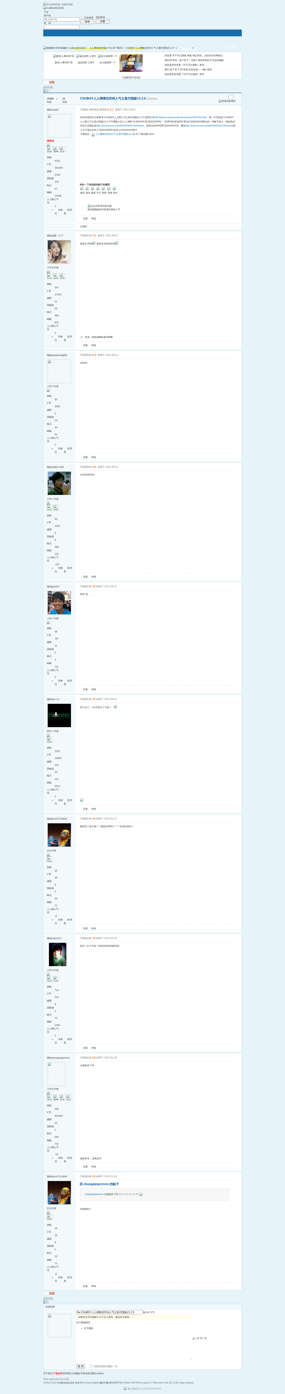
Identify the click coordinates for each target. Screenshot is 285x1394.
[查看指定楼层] (227, 101)
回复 (52, 82)
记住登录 (89, 17)
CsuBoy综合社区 (77, 48)
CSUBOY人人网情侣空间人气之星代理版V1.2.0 (150, 48)
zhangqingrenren (61, 1057)
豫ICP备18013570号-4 (112, 1382)
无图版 (76, 1373)
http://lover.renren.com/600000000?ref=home (120, 125)
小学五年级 (53, 267)
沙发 (94, 235)
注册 (102, 21)
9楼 (94, 1176)
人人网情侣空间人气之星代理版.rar (113, 134)
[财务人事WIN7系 (64, 62)
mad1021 (57, 938)
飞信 (144, 226)
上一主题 (220, 97)
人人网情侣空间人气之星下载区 (105, 48)
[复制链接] (152, 98)
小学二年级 (53, 499)
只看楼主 (84, 109)
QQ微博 (102, 226)
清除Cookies (97, 1373)
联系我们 (67, 1373)
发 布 (81, 1366)
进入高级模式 (83, 1322)
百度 (130, 226)
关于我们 (48, 1373)
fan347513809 (59, 818)
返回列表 (48, 87)
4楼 (94, 586)
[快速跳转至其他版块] (55, 48)
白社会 (140, 226)
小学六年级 (53, 970)
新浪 (98, 226)
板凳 (94, 355)
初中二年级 (53, 731)
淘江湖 (93, 226)
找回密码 (100, 17)
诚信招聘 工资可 (86, 62)
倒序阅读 (94, 109)
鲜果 (135, 226)
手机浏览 (85, 1373)
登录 (87, 21)
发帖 (46, 82)
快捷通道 (231, 46)
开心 (112, 226)
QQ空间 (107, 226)
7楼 (94, 938)
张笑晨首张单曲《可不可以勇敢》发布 (184, 65)
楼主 (111, 109)
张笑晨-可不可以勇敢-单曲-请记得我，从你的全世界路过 (194, 55)
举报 (93, 218)
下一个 (203, 1338)
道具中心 (187, 49)
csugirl (55, 109)
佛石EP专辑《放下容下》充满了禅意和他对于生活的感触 (194, 60)
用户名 (47, 15)
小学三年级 (53, 386)
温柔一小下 (57, 235)
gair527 (56, 586)
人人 (116, 226)
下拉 (46, 12)
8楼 (94, 1057)
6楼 (94, 818)
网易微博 (126, 226)
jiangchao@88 (59, 355)
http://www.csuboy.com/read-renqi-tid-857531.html (180, 117)
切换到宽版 (67, 4)
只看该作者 (85, 235)
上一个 (195, 1338)
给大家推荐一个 (108, 62)
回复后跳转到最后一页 (105, 1366)
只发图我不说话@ (131, 77)
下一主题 (224, 97)
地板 (94, 467)
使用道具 (104, 109)
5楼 (94, 699)
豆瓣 (121, 226)
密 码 (47, 23)
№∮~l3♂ (56, 699)
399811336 (58, 467)
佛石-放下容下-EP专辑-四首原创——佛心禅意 (188, 69)
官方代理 (51, 850)
